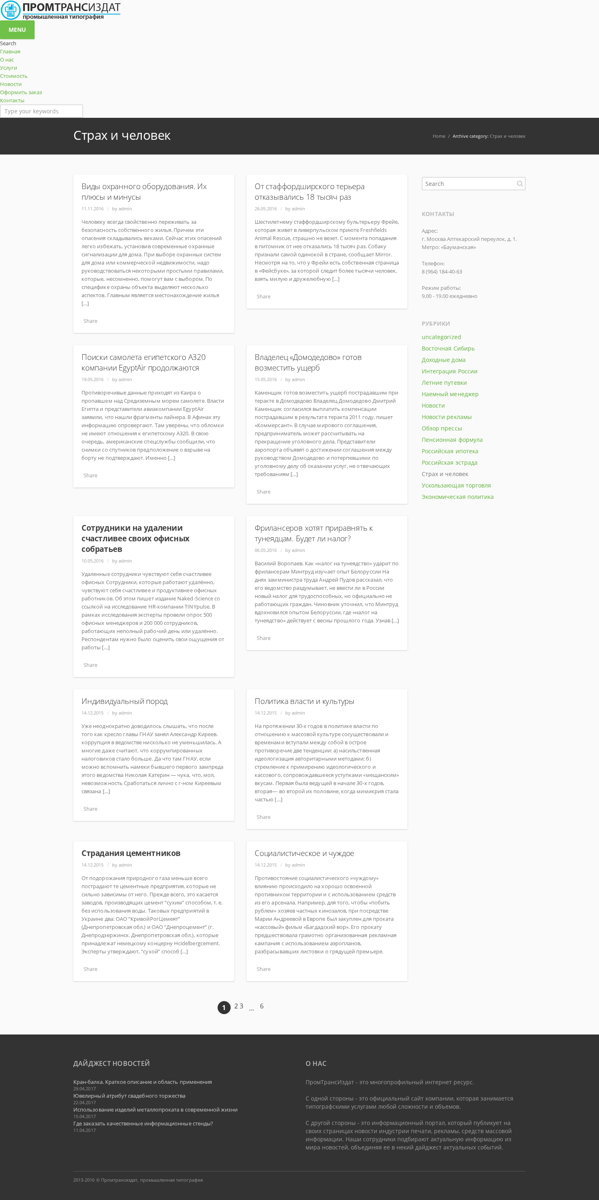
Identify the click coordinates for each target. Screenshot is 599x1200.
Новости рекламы (447, 417)
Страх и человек (508, 136)
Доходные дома (444, 360)
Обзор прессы (442, 428)
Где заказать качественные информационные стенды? (143, 1123)
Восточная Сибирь (448, 348)
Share (90, 320)
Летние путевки (444, 382)
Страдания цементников (131, 853)
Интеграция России (450, 371)
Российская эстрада (450, 462)
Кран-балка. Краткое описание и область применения (142, 1081)
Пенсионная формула (452, 439)
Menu (17, 29)
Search (520, 183)
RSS (517, 1179)
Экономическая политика (458, 497)
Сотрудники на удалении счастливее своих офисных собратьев (135, 538)
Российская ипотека (450, 451)
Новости (433, 405)
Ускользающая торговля (456, 485)
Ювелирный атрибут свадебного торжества (129, 1095)
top (583, 1184)
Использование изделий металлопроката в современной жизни (155, 1109)
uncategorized (441, 337)
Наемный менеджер (450, 394)
